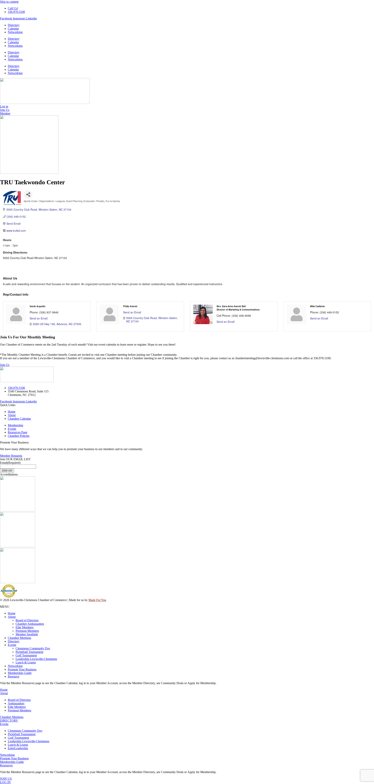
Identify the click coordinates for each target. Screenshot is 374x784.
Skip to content (9, 1)
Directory (13, 25)
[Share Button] (28, 194)
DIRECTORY (9, 720)
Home (11, 613)
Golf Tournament (26, 655)
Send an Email (39, 318)
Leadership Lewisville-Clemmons (36, 659)
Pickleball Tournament (29, 652)
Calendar (13, 28)
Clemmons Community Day (33, 648)
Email (10, 462)
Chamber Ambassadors (30, 623)
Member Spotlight (27, 634)
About (12, 616)
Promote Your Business (22, 669)
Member (5, 113)
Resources (6, 765)
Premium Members (27, 630)
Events (12, 645)
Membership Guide (20, 673)
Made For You (97, 600)
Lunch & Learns (26, 662)
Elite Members (25, 627)
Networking (15, 32)
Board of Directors (27, 620)
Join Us (4, 364)
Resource (13, 676)
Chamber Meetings (19, 637)
